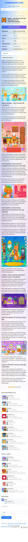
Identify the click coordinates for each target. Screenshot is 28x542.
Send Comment (6, 517)
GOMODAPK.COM (14, 2)
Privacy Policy (18, 523)
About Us (4, 523)
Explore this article (7, 57)
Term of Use (11, 523)
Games (18, 6)
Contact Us (17, 525)
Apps (14, 6)
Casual (11, 15)
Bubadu (15, 35)
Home (9, 6)
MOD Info (5, 53)
